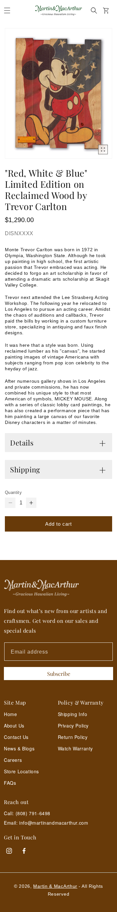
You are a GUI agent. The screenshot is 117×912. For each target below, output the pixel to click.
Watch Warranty (75, 748)
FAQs (10, 783)
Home (10, 714)
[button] (7, 10)
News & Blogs (19, 748)
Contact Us (16, 737)
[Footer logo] (58, 588)
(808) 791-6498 (33, 813)
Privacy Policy (73, 725)
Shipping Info (72, 714)
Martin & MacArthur (55, 886)
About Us (14, 725)
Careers (13, 760)
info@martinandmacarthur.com (53, 823)
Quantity (13, 492)
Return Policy (73, 737)
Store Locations (21, 771)
